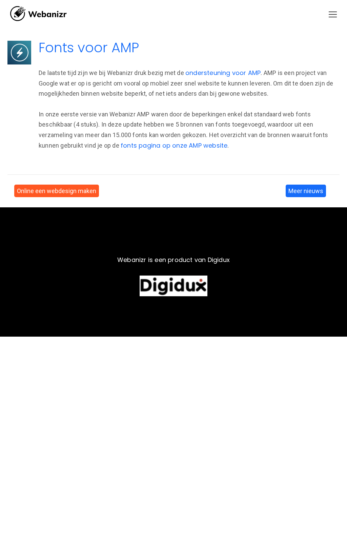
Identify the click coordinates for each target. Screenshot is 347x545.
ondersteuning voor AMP (223, 73)
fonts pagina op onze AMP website (174, 145)
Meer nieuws (305, 190)
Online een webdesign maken (56, 190)
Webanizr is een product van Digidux (173, 260)
